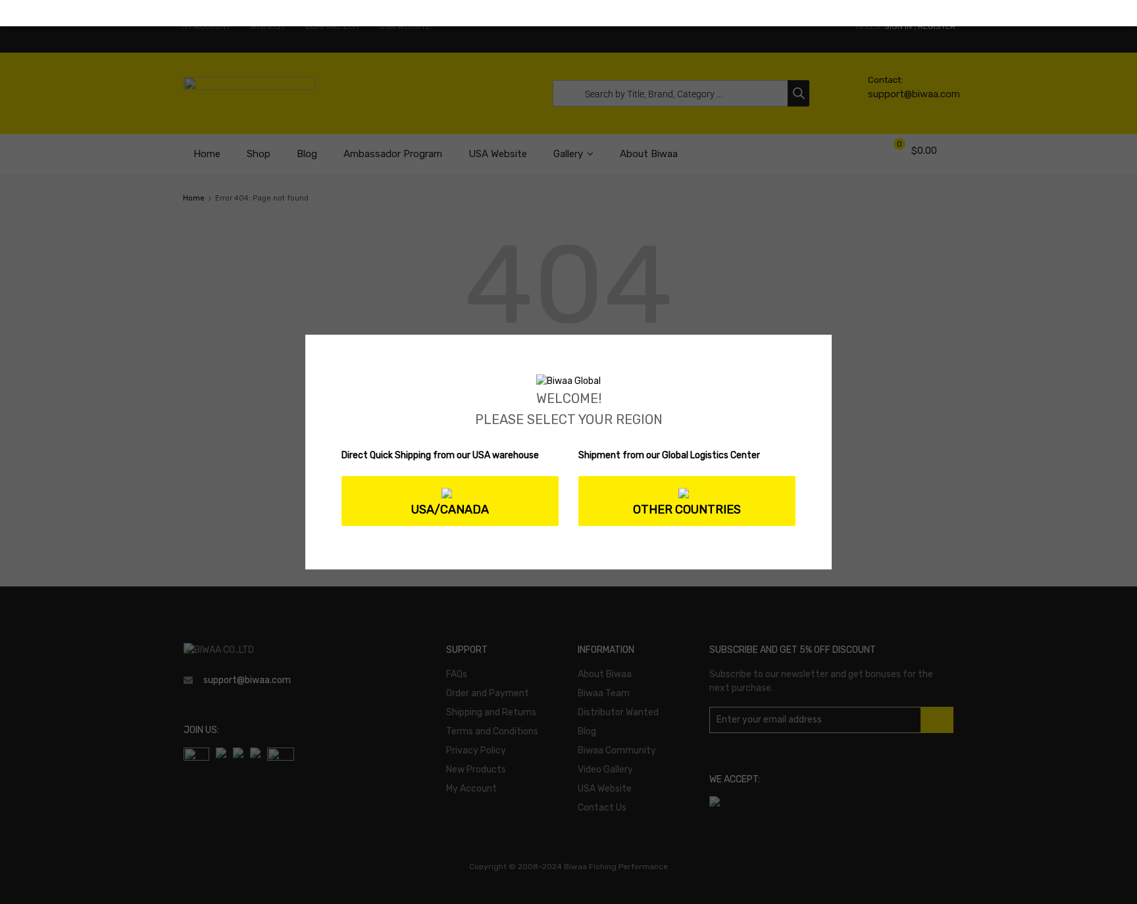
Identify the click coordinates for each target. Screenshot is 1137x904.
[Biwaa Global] (568, 381)
